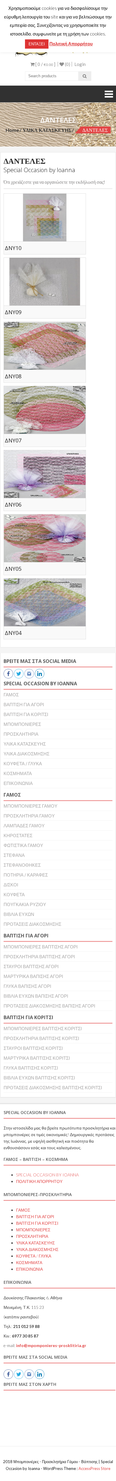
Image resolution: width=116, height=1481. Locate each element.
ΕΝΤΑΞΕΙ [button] (37, 43)
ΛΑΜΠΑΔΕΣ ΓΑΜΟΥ (24, 825)
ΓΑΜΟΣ (11, 694)
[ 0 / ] (45, 64)
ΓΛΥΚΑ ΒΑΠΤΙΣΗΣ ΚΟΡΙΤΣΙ (31, 1067)
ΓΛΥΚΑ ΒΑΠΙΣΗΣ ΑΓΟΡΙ (27, 986)
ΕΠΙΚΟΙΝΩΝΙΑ (18, 783)
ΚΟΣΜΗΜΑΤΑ (18, 773)
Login (80, 64)
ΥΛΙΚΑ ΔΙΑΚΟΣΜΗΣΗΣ (26, 753)
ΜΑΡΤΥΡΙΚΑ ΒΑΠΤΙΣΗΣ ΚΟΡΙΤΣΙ (37, 1058)
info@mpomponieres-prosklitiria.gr (51, 1345)
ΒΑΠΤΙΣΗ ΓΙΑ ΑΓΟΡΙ (24, 704)
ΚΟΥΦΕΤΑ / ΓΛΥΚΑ (23, 763)
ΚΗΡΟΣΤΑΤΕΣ (18, 835)
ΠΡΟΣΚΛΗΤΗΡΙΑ (21, 734)
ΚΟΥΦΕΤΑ (14, 894)
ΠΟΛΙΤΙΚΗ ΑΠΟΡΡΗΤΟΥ (39, 1181)
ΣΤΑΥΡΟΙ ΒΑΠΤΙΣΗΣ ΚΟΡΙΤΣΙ (33, 1048)
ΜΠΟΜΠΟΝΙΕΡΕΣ (22, 724)
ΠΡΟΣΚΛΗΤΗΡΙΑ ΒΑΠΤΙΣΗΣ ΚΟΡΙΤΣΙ (41, 1038)
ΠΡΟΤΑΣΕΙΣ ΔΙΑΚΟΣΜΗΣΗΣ (32, 924)
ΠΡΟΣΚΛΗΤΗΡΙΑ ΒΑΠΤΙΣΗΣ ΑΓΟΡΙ (39, 956)
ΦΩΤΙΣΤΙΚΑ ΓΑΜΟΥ (23, 845)
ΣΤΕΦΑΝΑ (14, 855)
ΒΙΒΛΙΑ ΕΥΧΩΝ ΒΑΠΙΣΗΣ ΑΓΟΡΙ (36, 996)
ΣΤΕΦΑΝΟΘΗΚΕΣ (22, 865)
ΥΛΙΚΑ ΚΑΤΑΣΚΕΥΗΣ (47, 130)
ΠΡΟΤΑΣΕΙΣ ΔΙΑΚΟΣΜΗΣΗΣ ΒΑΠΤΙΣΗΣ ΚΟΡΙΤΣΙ (53, 1087)
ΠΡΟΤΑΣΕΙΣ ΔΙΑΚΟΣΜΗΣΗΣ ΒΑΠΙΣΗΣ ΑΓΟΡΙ (49, 1005)
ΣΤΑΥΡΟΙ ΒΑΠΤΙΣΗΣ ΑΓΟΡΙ (31, 966)
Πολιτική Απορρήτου (71, 43)
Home (12, 130)
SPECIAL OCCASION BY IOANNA (47, 1174)
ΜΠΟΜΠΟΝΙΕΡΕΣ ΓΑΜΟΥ (30, 806)
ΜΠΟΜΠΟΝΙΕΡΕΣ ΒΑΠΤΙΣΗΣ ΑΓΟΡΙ (41, 946)
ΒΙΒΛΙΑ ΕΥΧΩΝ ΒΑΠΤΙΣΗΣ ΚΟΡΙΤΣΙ (39, 1077)
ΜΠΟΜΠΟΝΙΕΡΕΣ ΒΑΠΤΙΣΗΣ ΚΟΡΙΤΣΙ (43, 1028)
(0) (67, 64)
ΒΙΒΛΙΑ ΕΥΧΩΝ (19, 914)
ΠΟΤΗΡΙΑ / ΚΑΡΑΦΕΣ (26, 874)
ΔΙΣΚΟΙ (11, 884)
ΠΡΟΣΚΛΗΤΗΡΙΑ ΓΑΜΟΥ (29, 815)
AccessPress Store (94, 1468)
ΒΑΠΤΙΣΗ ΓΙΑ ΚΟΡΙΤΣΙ (26, 714)
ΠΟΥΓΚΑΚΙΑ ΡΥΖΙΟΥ (25, 904)
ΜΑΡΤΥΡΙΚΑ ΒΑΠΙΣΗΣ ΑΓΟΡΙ (33, 976)
